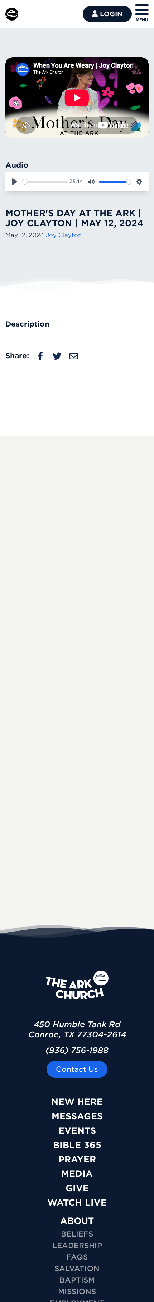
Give (77, 1188)
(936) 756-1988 (77, 1050)
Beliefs (77, 1234)
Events (77, 1130)
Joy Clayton (64, 235)
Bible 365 (77, 1145)
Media (77, 1174)
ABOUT (77, 1221)
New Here (77, 1102)
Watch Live (77, 1202)
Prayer (77, 1159)
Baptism (77, 1280)
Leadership (77, 1245)
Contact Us (77, 1069)
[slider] (44, 181)
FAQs (77, 1257)
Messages (77, 1116)
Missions (77, 1291)
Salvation (77, 1268)
